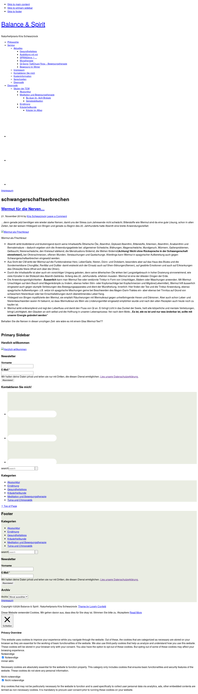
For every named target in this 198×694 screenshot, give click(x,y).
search (5, 468)
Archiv (4, 596)
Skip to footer (14, 11)
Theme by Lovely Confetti (92, 606)
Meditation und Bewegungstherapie (26, 496)
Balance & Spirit (23, 23)
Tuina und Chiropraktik (19, 500)
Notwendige (11, 657)
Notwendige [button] (8, 654)
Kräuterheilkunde (16, 493)
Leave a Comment (57, 216)
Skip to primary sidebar (20, 8)
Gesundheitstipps (17, 489)
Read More (136, 612)
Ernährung (13, 486)
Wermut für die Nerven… (23, 208)
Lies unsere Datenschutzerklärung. (119, 376)
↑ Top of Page (9, 506)
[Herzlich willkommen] (14, 349)
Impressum (7, 190)
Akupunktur (13, 482)
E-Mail (5, 369)
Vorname (6, 362)
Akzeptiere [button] (123, 612)
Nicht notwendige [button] (10, 676)
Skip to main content (18, 4)
